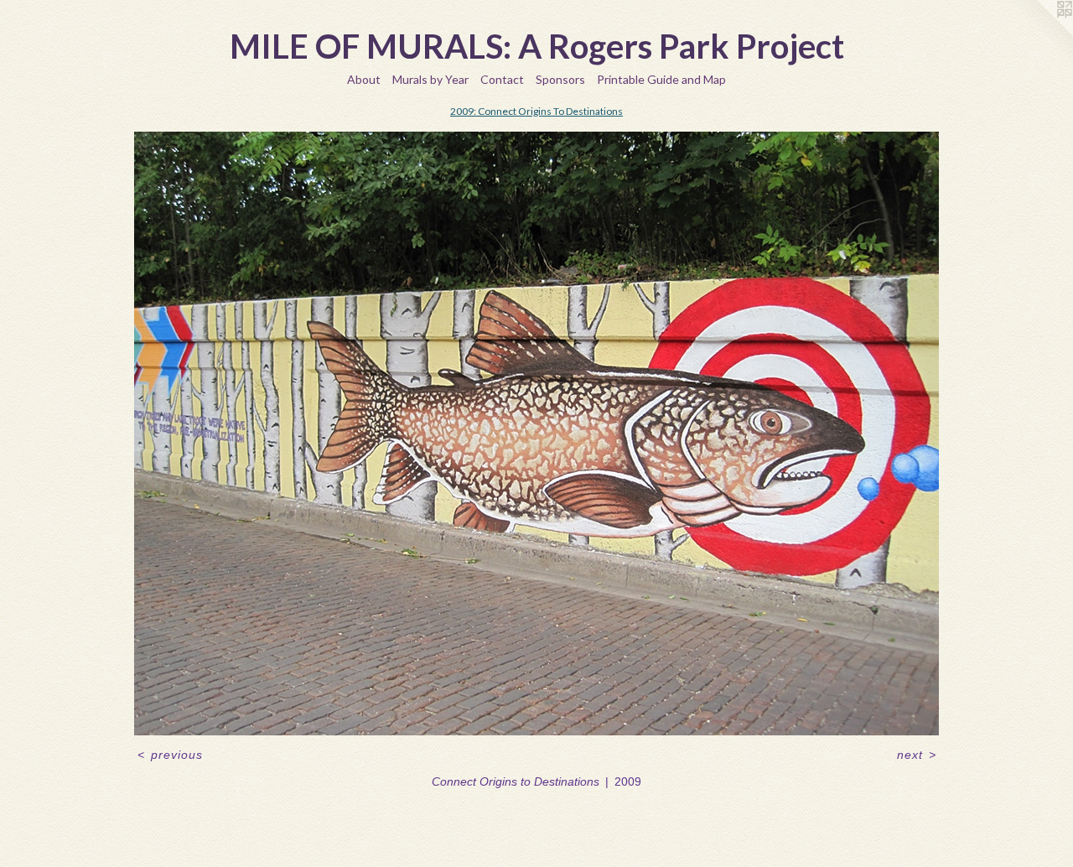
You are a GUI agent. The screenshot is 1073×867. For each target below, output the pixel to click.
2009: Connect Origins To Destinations (536, 111)
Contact (502, 79)
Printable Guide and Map (661, 79)
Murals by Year (430, 79)
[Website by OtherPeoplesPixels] (1039, 33)
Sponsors (560, 79)
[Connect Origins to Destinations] (536, 433)
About (364, 79)
